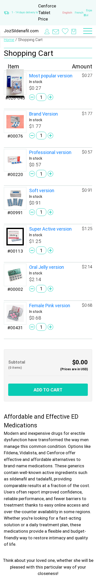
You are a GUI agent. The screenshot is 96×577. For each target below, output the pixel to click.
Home (9, 39)
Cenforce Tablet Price (47, 12)
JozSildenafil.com (21, 30)
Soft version (41, 190)
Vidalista (28, 452)
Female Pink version (49, 305)
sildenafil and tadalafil (30, 478)
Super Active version (50, 229)
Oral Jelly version (46, 267)
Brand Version (43, 114)
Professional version (50, 152)
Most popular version (50, 75)
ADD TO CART (48, 390)
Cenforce (56, 452)
